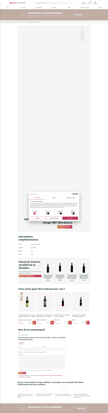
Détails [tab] (54, 197)
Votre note (21, 342)
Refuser (37, 218)
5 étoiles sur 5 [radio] (23, 343)
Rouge (13, 22)
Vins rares (23, 7)
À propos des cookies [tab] (71, 197)
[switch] (47, 213)
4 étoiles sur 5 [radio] (22, 343)
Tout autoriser (70, 218)
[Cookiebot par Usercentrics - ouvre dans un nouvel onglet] (73, 194)
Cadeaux (100, 7)
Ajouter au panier (65, 227)
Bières (69, 7)
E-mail (44, 346)
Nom (20, 346)
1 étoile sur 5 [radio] (19, 343)
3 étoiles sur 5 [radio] (21, 343)
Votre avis (21, 354)
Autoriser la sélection (54, 218)
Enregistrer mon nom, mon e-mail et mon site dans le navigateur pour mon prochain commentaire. (36, 370)
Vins (10, 22)
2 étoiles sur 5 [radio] (20, 343)
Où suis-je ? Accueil (5, 22)
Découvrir (30, 276)
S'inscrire (79, 15)
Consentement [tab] (37, 197)
